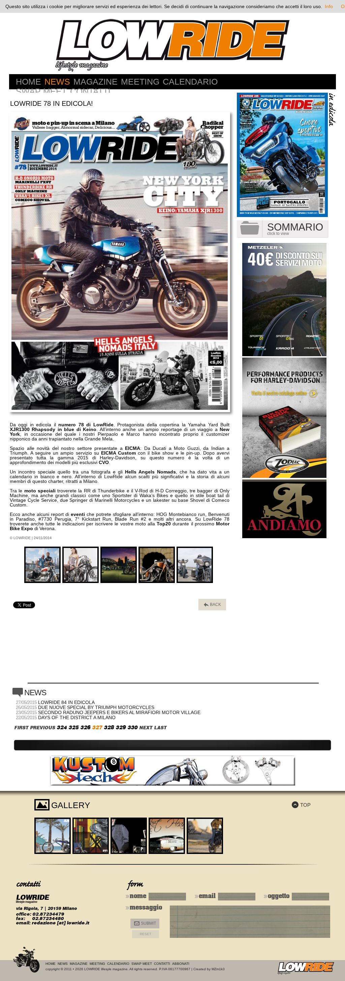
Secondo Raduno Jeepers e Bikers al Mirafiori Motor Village (119, 712)
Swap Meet (41, 91)
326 (85, 727)
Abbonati (180, 963)
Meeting (140, 81)
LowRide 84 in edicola (66, 702)
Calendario (190, 81)
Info (329, 6)
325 (73, 727)
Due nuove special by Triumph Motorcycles (96, 707)
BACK (212, 604)
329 (121, 727)
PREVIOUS (42, 728)
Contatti (90, 91)
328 (109, 727)
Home (28, 81)
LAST (160, 728)
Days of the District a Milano (77, 717)
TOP (301, 805)
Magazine (95, 81)
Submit (145, 923)
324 (62, 727)
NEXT (145, 728)
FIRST (21, 728)
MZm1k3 (218, 969)
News (57, 81)
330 (132, 727)
